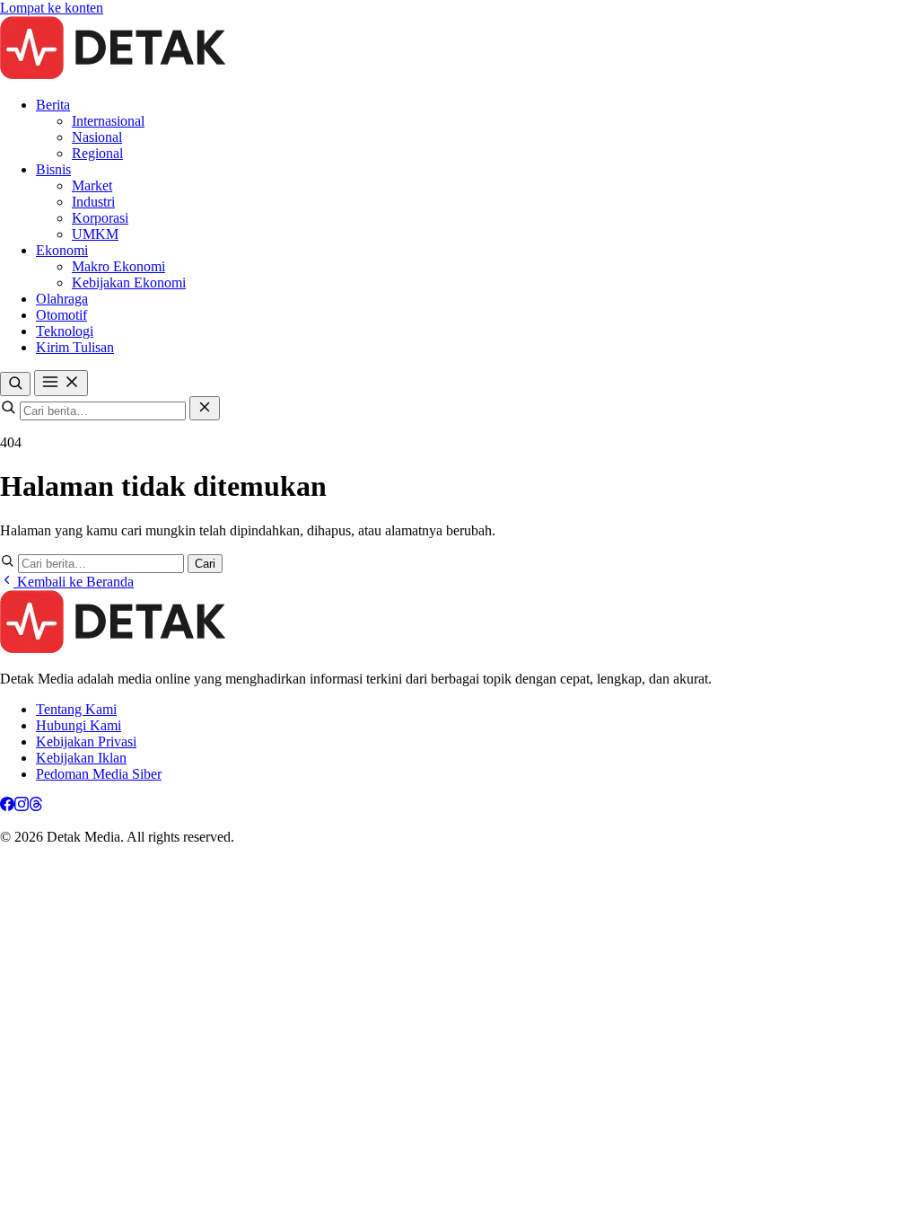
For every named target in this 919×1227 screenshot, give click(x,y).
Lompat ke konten (51, 7)
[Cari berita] (15, 384)
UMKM (95, 234)
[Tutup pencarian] (204, 408)
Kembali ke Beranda (73, 581)
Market (92, 185)
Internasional (108, 120)
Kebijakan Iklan (81, 757)
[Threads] (36, 806)
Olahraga (62, 298)
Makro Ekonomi (118, 266)
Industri (93, 201)
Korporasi (100, 217)
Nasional (97, 137)
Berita (53, 104)
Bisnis (53, 169)
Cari (205, 563)
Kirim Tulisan (75, 347)
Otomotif (61, 314)
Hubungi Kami (78, 725)
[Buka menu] (61, 383)
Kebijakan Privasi (86, 741)
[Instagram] (21, 806)
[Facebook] (7, 806)
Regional (97, 153)
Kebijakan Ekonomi (129, 282)
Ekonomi (62, 250)
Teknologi (64, 331)
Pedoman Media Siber (99, 773)
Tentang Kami (76, 709)
